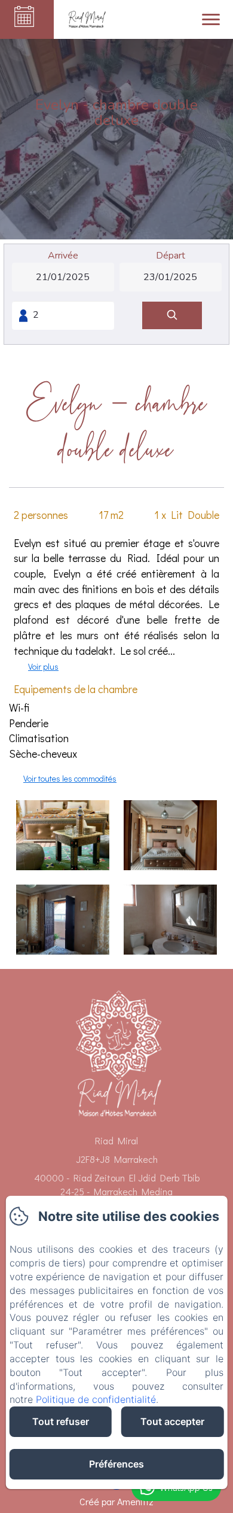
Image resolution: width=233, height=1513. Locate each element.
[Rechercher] (172, 316)
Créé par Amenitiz (116, 1501)
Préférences (116, 1464)
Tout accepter (172, 1421)
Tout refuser (60, 1421)
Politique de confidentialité (96, 1399)
